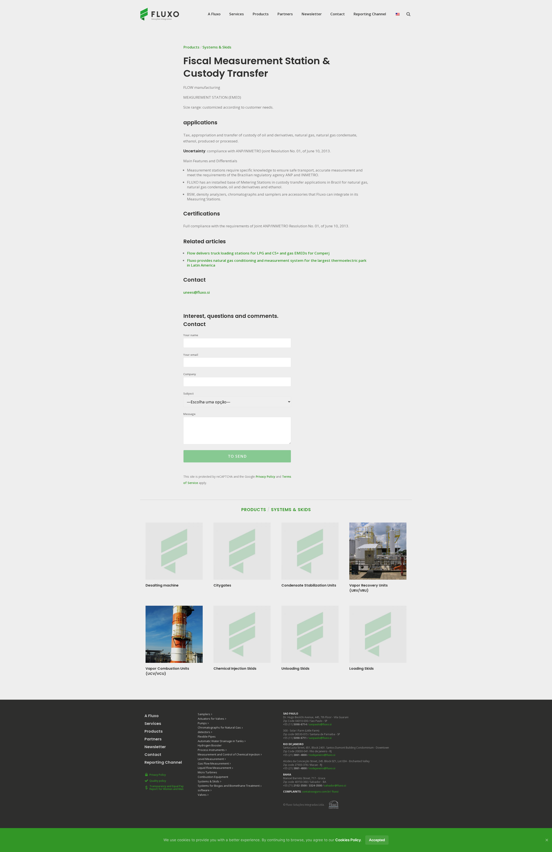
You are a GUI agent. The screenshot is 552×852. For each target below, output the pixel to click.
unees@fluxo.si (196, 292)
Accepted (377, 840)
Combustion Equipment (213, 777)
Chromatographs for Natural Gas (219, 727)
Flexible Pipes (207, 736)
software (204, 790)
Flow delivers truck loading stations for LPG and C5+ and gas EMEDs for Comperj (258, 253)
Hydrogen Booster (210, 745)
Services (236, 13)
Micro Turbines (207, 772)
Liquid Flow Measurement (214, 768)
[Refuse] (546, 840)
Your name (190, 335)
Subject (188, 393)
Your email (190, 355)
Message (189, 414)
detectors (204, 732)
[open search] (408, 14)
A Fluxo (214, 13)
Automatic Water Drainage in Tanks (221, 741)
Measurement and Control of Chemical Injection (229, 754)
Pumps (202, 723)
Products (260, 13)
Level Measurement (211, 759)
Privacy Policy (265, 476)
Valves (202, 795)
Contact (337, 13)
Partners (285, 13)
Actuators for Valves (211, 719)
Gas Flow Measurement (213, 763)
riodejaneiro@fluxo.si (322, 755)
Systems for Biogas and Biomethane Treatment (229, 786)
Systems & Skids (216, 47)
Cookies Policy (348, 840)
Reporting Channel (369, 13)
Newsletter (311, 13)
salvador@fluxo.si (335, 785)
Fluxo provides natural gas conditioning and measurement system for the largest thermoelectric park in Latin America (276, 263)
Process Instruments (211, 750)
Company (189, 374)
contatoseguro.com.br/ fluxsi (320, 791)
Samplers (204, 714)
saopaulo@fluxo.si (320, 724)
